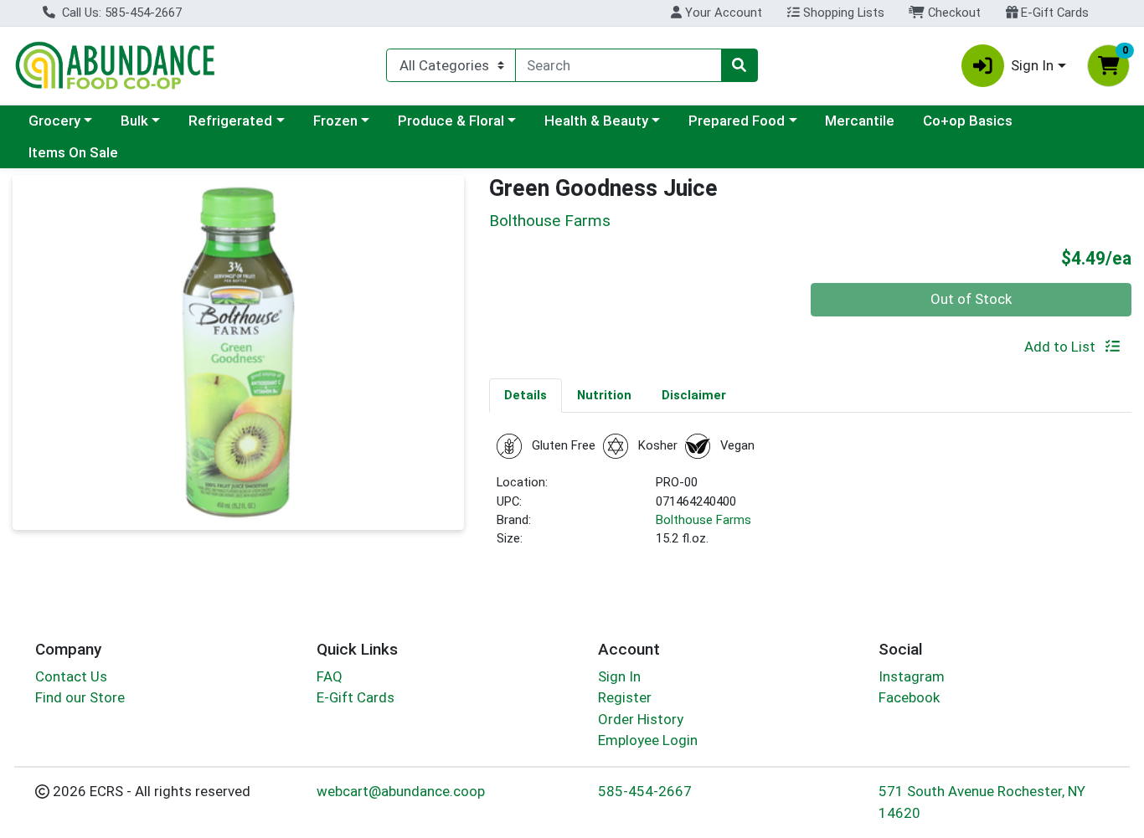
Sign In (619, 676)
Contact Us (71, 676)
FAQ (330, 676)
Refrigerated (230, 120)
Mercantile (859, 120)
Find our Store (80, 697)
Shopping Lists (842, 12)
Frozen (335, 120)
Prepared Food (736, 120)
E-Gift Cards (1053, 12)
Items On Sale (73, 152)
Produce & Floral (451, 120)
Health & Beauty (596, 120)
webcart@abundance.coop (401, 791)
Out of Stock (971, 298)
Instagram (912, 676)
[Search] (739, 65)
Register (625, 697)
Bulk (134, 120)
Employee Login (648, 740)
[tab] (525, 395)
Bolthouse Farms (703, 519)
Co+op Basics (968, 120)
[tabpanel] (810, 497)
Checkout (953, 12)
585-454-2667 (645, 791)
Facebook (909, 697)
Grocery (54, 120)
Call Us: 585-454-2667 (120, 12)
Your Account (722, 12)
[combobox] (618, 65)
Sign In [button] (1032, 65)
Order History (640, 719)
